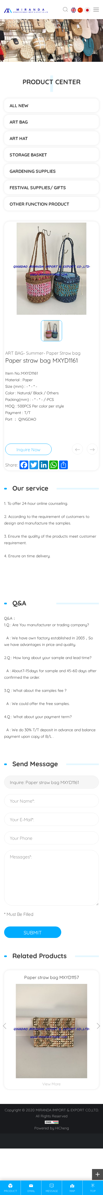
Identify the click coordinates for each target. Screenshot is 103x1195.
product (10, 1191)
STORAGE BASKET (28, 154)
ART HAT (19, 138)
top (93, 1191)
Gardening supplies (33, 171)
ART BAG (19, 121)
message (52, 1191)
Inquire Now (28, 449)
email (31, 1191)
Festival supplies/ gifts (38, 187)
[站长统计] (51, 1122)
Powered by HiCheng (51, 1127)
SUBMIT (33, 932)
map (72, 1191)
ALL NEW (19, 105)
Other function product (39, 203)
